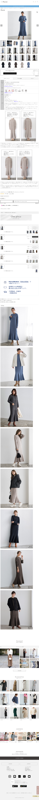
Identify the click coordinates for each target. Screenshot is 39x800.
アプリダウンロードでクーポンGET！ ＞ (19, 6)
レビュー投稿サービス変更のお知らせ (6, 300)
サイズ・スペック (6, 78)
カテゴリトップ (6, 8)
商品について (16, 101)
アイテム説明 (19, 78)
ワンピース (10, 8)
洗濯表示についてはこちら (9, 92)
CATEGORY (10, 763)
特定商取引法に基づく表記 (10, 769)
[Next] (38, 736)
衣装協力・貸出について (28, 770)
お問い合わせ (27, 768)
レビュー (32, 78)
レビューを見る (11, 193)
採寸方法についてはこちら (9, 86)
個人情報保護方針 (27, 769)
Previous (1, 25)
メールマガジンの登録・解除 (11, 770)
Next (38, 25)
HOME (2, 8)
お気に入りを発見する (19, 642)
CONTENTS (28, 763)
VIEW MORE (19, 670)
